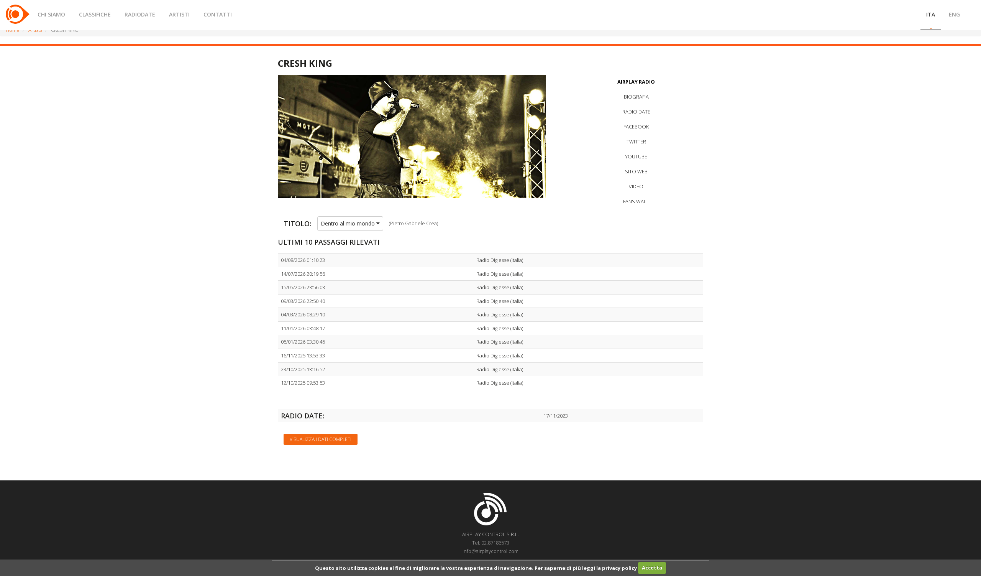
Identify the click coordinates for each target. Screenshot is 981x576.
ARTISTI (179, 14)
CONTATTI (217, 14)
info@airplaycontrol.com (490, 551)
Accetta (652, 567)
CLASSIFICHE (95, 14)
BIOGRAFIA (636, 96)
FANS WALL (636, 201)
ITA (930, 14)
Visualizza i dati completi (320, 439)
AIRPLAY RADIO (636, 81)
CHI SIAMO (51, 14)
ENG (954, 14)
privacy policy (619, 567)
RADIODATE (140, 14)
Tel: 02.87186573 (490, 542)
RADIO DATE (636, 111)
